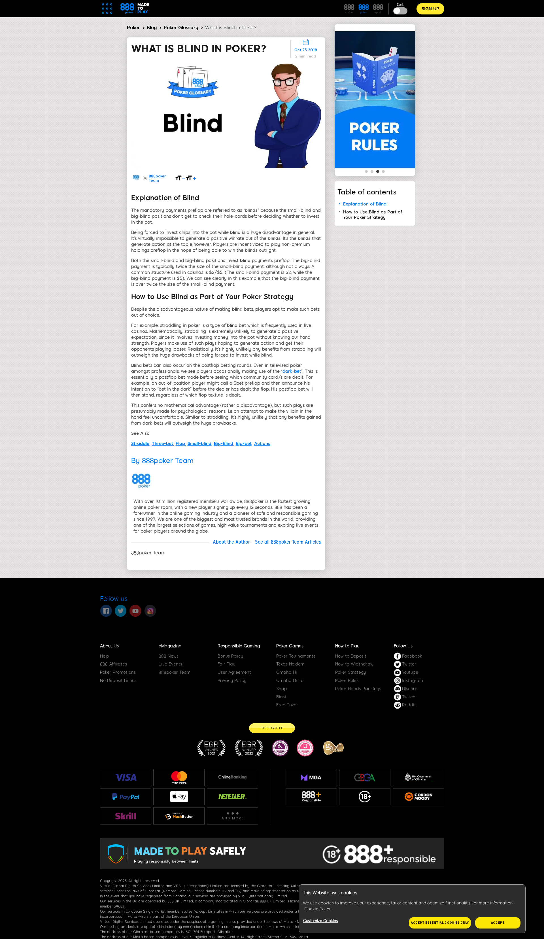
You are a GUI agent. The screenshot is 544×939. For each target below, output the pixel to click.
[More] (232, 815)
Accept (498, 922)
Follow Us (403, 645)
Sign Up (430, 8)
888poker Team (157, 178)
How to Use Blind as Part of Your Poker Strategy (372, 214)
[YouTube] (135, 611)
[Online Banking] (232, 777)
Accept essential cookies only (440, 922)
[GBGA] (364, 777)
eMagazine (170, 645)
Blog (152, 27)
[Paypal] (125, 796)
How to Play (347, 645)
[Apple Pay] (179, 796)
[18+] (365, 797)
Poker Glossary (181, 27)
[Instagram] (150, 611)
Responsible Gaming (239, 645)
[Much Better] (179, 816)
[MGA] (311, 777)
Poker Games (289, 645)
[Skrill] (125, 815)
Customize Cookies (320, 921)
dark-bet (291, 371)
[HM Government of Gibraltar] (418, 777)
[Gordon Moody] (418, 797)
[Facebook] (106, 611)
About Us (109, 645)
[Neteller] (232, 796)
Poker (133, 27)
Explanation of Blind (364, 204)
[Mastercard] (179, 777)
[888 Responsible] (311, 796)
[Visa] (125, 777)
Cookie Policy (318, 909)
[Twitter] (121, 611)
